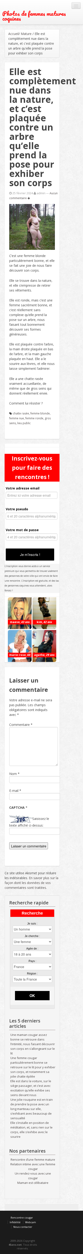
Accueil (13, 33)
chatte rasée (21, 413)
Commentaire (21, 724)
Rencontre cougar (22, 1217)
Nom (13, 773)
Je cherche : (32, 936)
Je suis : (32, 923)
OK (32, 995)
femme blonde (40, 413)
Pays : (32, 961)
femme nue (16, 418)
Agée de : (32, 948)
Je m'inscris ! (30, 554)
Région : (32, 973)
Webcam (30, 1222)
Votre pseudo (17, 509)
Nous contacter (22, 1227)
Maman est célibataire (32, 1183)
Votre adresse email (22, 488)
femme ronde (34, 418)
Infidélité (15, 1222)
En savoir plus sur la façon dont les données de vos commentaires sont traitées (31, 883)
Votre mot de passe (22, 530)
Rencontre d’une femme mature (33, 1159)
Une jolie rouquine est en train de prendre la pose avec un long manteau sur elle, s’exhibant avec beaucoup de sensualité (31, 1108)
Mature (26, 33)
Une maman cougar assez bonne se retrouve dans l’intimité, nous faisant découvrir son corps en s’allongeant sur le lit (32, 1044)
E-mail (13, 790)
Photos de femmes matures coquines (34, 16)
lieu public (24, 423)
